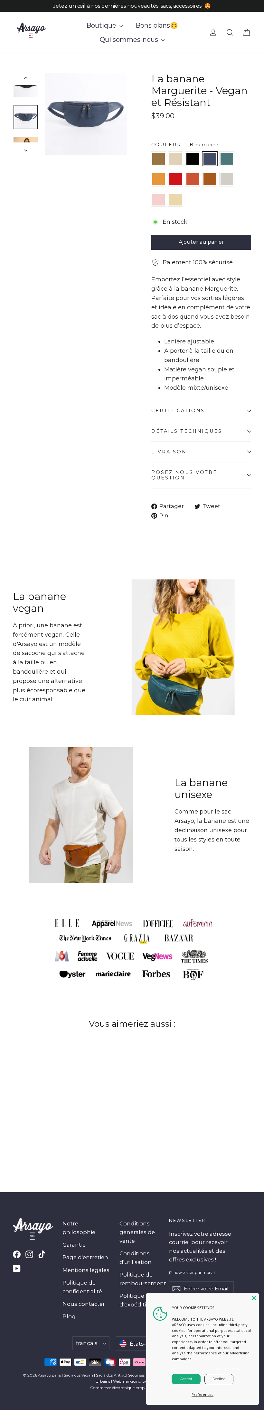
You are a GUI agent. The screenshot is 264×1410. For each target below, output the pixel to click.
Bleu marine (210, 159)
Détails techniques (186, 431)
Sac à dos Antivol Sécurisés (120, 1375)
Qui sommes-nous (130, 39)
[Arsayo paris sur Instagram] (29, 1254)
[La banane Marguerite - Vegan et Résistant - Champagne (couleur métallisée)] (25, 1128)
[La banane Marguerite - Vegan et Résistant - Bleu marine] (41, 1128)
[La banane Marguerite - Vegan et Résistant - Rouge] (17, 1135)
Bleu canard (227, 159)
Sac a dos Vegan (78, 1375)
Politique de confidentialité (82, 1287)
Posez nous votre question (184, 475)
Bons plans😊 (157, 25)
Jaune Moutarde (158, 179)
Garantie (74, 1245)
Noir (192, 159)
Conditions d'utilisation (135, 1257)
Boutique (102, 25)
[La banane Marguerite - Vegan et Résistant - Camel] (33, 1135)
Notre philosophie (78, 1227)
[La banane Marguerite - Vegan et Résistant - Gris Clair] (41, 1135)
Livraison (169, 452)
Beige (175, 200)
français (87, 1343)
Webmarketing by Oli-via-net (140, 1381)
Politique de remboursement (139, 1279)
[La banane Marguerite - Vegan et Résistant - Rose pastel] (49, 1135)
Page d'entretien (85, 1257)
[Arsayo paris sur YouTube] (17, 1268)
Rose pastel (158, 200)
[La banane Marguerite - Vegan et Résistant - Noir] (33, 1128)
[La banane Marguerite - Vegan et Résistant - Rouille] (25, 1135)
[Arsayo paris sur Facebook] (17, 1254)
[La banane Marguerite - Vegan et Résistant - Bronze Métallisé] (17, 1128)
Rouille (192, 179)
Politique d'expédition (136, 1300)
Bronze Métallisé (158, 159)
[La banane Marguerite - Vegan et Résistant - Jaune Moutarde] (57, 1128)
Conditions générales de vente (137, 1232)
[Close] (254, 1298)
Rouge (175, 179)
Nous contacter (83, 1304)
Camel (210, 179)
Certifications (178, 411)
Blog (69, 1316)
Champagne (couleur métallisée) (175, 159)
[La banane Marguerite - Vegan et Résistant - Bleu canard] (49, 1128)
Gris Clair (227, 179)
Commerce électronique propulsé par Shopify (132, 1387)
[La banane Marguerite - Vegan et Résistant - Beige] (57, 1135)
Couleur (184, 145)
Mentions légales (85, 1270)
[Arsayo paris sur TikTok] (42, 1254)
